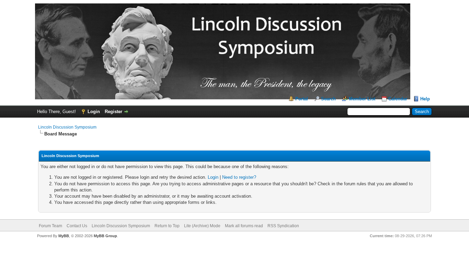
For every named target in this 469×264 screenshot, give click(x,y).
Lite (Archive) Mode (202, 225)
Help (425, 98)
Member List (362, 98)
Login (94, 111)
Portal (301, 98)
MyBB (63, 236)
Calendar (397, 98)
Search (328, 98)
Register (113, 111)
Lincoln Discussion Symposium (67, 127)
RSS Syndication (283, 225)
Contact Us (77, 225)
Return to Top (167, 225)
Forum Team (50, 225)
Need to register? (239, 177)
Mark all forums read (244, 225)
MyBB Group (105, 236)
